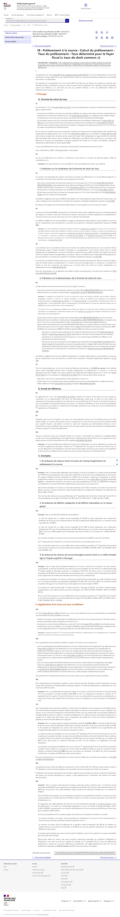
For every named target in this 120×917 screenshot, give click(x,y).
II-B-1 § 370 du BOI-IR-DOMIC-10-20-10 (52, 669)
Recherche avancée (86, 20)
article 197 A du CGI (68, 375)
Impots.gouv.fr (65, 885)
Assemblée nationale (66, 867)
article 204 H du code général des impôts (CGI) (69, 75)
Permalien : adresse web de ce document (107, 32)
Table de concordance (38, 870)
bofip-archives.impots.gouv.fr (40, 876)
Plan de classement (17, 15)
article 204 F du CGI (78, 292)
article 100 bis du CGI (108, 233)
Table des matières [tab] (11, 33)
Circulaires (64, 873)
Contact (6, 870)
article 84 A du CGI (90, 233)
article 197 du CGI (77, 134)
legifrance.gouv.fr (94, 901)
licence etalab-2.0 (42, 914)
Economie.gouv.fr (66, 882)
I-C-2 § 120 (110, 201)
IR (24, 25)
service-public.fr (78, 901)
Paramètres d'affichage (67, 910)
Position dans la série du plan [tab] (14, 37)
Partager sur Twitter (102, 38)
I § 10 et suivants (104, 804)
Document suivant (107, 46)
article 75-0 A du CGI (74, 236)
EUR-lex (63, 879)
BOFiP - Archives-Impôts (62, 15)
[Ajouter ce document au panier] (102, 32)
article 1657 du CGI (74, 655)
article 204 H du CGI (61, 107)
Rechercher (67, 21)
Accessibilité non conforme (11, 910)
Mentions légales (26, 910)
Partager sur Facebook (96, 38)
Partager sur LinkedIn (107, 38)
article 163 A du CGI (94, 236)
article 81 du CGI (79, 301)
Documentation (36, 873)
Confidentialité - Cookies (49, 910)
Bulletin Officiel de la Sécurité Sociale (71, 870)
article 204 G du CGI (104, 123)
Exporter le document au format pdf (96, 32)
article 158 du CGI (105, 190)
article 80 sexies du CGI (59, 301)
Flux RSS (34, 867)
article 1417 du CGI (91, 624)
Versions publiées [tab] (10, 42)
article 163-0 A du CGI (87, 229)
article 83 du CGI (76, 187)
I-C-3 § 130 (97, 257)
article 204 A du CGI (79, 115)
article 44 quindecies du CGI (59, 334)
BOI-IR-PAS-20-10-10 (95, 292)
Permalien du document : (42, 853)
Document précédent (43, 46)
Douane (63, 876)
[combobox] (35, 21)
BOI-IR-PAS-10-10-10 (44, 185)
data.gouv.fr (108, 901)
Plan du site (36, 910)
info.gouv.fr (65, 901)
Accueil (6, 15)
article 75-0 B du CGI (74, 233)
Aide (5, 867)
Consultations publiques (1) (35, 15)
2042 (39, 303)
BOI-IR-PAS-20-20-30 (87, 383)
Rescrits (49, 15)
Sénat (62, 888)
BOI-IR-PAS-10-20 (60, 267)
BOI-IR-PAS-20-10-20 (96, 320)
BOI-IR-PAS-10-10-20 (91, 318)
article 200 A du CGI (98, 479)
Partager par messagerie (112, 38)
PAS (29, 25)
